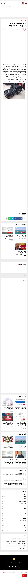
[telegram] (9, 566)
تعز (14, 513)
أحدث (25, 275)
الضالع (14, 508)
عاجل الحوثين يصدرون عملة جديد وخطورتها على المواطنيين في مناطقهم (8, 237)
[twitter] (15, 566)
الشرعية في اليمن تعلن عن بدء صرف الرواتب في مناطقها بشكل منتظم (20, 461)
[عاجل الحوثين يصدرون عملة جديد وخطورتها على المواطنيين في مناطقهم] (7, 454)
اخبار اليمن (16, 20)
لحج (14, 528)
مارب (14, 530)
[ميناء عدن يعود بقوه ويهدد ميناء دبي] (20, 440)
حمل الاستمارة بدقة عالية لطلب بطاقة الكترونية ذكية (8, 408)
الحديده (14, 506)
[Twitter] (12, 218)
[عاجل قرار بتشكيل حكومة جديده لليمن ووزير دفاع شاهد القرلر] (7, 440)
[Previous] (3, 6)
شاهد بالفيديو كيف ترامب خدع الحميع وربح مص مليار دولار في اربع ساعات (20, 253)
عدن (14, 525)
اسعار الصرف (14, 504)
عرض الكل (4, 224)
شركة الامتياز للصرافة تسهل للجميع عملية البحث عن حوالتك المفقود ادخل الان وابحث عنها (8, 6)
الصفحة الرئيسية (23, 20)
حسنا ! (24, 575)
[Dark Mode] (4, 3)
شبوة (14, 518)
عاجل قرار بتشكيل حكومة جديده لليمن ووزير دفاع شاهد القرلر (8, 446)
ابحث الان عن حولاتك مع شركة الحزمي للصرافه (20, 408)
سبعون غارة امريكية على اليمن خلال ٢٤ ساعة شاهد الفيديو (8, 423)
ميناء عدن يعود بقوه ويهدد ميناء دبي (21, 236)
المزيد (5, 572)
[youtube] (12, 566)
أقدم (3, 275)
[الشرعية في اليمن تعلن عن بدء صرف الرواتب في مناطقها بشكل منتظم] (20, 454)
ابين (14, 494)
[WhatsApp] (9, 218)
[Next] (1, 6)
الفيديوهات (14, 511)
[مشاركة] (3, 29)
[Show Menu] (26, 3)
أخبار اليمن (14, 496)
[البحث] (2, 3)
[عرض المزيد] (7, 218)
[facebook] (18, 566)
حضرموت (14, 516)
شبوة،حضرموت (14, 520)
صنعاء (14, 523)
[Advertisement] (21, 11)
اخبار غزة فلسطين (14, 501)
